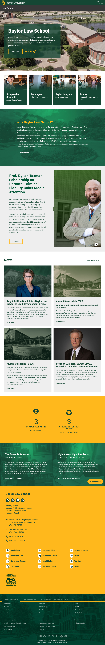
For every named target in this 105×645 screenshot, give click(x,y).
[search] (97, 3)
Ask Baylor (7, 610)
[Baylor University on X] (53, 637)
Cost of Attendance (9, 626)
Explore (29, 51)
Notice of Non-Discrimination (47, 626)
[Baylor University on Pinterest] (61, 637)
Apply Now (96, 481)
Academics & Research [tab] (29, 600)
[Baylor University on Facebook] (44, 637)
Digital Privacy (8, 629)
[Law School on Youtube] (23, 500)
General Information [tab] (11, 600)
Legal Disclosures (44, 620)
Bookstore (7, 613)
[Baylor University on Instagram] (48, 637)
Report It (41, 629)
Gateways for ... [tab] (70, 600)
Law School (8, 8)
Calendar (42, 603)
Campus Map (43, 607)
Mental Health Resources (46, 623)
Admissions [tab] (58, 600)
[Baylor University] (13, 2)
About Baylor (7, 603)
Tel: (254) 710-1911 (17, 536)
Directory (42, 610)
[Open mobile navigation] (102, 3)
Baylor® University (50, 640)
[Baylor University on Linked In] (57, 637)
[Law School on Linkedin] (18, 500)
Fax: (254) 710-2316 (17, 540)
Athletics (6, 607)
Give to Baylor (43, 613)
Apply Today (15, 51)
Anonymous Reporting (10, 620)
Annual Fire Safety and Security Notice (15, 623)
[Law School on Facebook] (8, 500)
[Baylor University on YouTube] (65, 637)
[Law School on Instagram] (13, 500)
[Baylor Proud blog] (40, 637)
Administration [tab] (45, 600)
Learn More (24, 152)
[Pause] (3, 68)
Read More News (93, 260)
